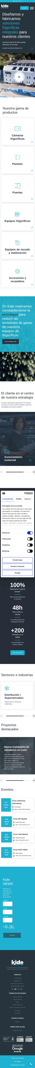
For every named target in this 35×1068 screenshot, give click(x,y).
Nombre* (6, 900)
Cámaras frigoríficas (17, 996)
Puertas (17, 1002)
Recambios (17, 1010)
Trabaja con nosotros (17, 1030)
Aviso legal (17, 1061)
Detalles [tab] (19, 499)
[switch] (30, 538)
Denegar (17, 573)
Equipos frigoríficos (17, 1004)
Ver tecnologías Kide (10, 341)
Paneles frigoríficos (17, 999)
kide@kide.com (17, 980)
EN (16, 1)
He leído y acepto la (7, 927)
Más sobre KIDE (17, 652)
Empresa (6, 916)
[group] (17, 439)
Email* (5, 908)
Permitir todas (17, 560)
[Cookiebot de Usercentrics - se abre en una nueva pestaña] (25, 493)
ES (14, 1)
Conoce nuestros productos (12, 48)
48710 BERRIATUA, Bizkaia (17, 986)
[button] (33, 472)
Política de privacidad (17, 1058)
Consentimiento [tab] (7, 499)
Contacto (17, 1021)
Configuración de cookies (17, 1065)
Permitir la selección (17, 566)
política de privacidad (11, 926)
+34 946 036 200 (17, 978)
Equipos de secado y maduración (17, 1007)
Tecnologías (17, 1013)
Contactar (24, 8)
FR (18, 1)
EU (21, 1)
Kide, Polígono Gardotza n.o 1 (17, 983)
